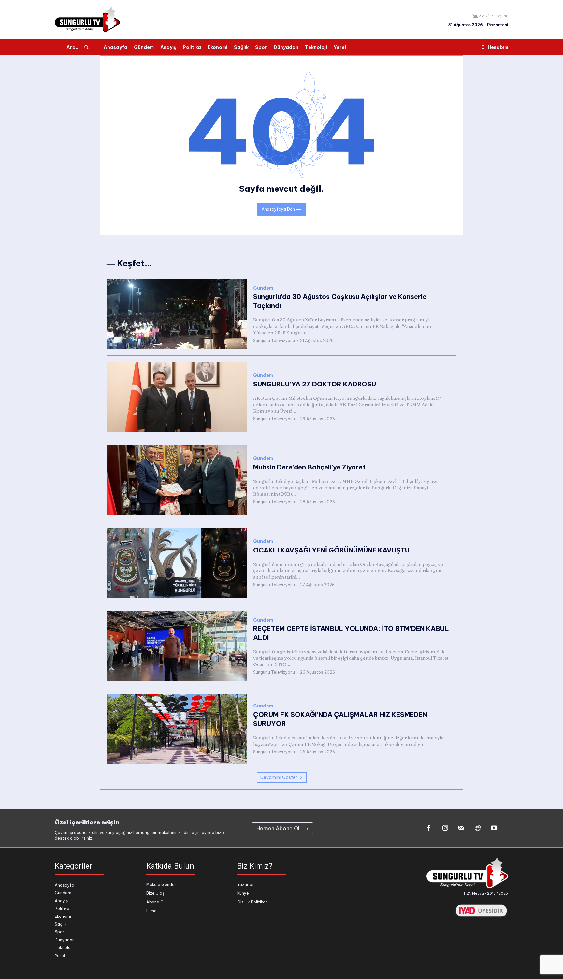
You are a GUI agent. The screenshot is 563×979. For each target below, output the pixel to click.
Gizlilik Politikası (253, 902)
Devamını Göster (278, 777)
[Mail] (461, 828)
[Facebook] (428, 828)
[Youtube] (493, 828)
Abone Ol (155, 902)
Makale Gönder (161, 884)
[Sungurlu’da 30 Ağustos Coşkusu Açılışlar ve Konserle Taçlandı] (177, 314)
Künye (243, 893)
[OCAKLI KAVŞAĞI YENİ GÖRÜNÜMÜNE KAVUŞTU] (177, 563)
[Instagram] (445, 828)
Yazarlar (245, 884)
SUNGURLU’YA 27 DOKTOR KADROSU (314, 384)
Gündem (263, 288)
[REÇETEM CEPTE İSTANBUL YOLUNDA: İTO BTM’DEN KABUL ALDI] (177, 646)
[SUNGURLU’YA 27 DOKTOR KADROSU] (177, 397)
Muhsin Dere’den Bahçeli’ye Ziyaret (309, 467)
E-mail (152, 910)
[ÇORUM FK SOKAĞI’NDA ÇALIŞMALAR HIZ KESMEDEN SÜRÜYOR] (177, 729)
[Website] (477, 828)
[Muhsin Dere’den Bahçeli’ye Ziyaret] (177, 480)
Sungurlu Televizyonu (274, 340)
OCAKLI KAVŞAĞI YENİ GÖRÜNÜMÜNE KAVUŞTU (331, 550)
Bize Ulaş (155, 893)
